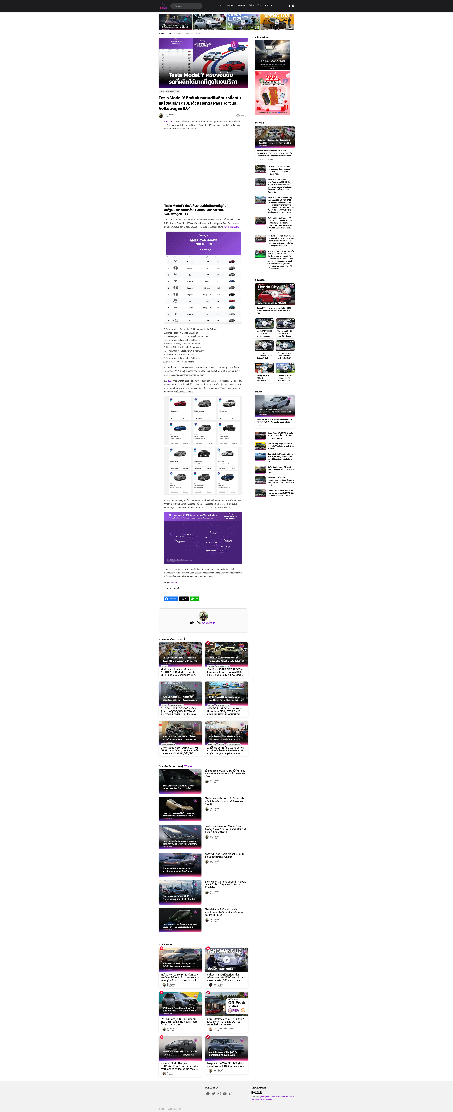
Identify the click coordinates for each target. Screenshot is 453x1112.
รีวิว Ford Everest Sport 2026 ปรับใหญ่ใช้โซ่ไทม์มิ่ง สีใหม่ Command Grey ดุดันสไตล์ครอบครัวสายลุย (285, 355)
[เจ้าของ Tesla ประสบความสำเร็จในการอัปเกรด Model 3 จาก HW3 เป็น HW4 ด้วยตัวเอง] (180, 781)
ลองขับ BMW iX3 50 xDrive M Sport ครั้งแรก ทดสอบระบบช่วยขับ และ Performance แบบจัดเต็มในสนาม (208, 26)
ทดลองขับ (241, 5)
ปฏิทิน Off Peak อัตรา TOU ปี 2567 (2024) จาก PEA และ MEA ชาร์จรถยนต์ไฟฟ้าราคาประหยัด (225, 1022)
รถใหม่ (230, 5)
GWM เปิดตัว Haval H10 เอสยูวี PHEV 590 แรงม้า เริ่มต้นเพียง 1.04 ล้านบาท (280, 469)
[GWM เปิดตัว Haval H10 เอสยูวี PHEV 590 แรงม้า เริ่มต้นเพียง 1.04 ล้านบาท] (260, 470)
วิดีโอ (251, 5)
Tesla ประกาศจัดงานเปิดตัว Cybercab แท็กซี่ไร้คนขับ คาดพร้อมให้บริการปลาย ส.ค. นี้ (224, 801)
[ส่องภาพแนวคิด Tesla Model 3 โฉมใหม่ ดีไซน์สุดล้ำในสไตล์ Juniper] (180, 865)
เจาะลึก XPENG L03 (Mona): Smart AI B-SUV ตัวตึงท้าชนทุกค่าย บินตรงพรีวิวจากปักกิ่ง (277, 26)
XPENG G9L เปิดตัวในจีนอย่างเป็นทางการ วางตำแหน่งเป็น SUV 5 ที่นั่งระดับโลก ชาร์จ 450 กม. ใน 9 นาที (280, 493)
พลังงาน (268, 5)
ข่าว (222, 5)
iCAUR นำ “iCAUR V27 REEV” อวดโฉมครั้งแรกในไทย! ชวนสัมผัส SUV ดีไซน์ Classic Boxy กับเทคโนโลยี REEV (225, 672)
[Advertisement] (203, 147)
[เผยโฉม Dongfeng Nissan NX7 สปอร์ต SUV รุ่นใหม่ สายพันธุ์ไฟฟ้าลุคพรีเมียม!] (260, 446)
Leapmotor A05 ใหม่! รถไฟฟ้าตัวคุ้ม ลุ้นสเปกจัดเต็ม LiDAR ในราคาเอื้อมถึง (225, 1065)
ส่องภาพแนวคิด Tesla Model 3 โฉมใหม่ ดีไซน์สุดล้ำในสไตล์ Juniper (225, 855)
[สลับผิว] (289, 6)
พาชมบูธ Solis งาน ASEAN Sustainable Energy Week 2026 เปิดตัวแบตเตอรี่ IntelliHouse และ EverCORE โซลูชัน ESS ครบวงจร (264, 378)
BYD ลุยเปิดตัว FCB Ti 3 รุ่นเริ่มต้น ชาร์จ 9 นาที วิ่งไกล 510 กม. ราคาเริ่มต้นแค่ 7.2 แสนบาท (179, 1022)
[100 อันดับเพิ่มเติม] (232, 227)
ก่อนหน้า (160, 22)
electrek (173, 582)
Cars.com (168, 121)
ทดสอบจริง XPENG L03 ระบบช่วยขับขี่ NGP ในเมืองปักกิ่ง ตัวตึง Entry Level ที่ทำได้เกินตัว (242, 26)
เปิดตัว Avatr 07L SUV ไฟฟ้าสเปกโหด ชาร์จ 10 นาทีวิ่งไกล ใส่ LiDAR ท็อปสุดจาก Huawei (280, 435)
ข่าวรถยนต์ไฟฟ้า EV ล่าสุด (222, 666)
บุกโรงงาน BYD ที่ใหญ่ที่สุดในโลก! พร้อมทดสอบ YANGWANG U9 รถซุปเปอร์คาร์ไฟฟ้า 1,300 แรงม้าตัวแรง (226, 977)
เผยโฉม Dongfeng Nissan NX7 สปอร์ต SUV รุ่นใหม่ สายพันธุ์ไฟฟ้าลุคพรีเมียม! (280, 446)
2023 (170, 381)
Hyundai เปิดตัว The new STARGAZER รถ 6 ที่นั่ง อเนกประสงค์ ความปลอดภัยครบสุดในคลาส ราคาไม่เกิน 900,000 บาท (180, 1066)
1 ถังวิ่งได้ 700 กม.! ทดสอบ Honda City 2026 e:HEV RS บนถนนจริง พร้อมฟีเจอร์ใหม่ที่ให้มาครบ (274, 310)
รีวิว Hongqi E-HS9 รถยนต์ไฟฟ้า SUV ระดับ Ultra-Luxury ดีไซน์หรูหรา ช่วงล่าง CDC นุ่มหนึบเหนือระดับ (284, 333)
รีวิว (259, 5)
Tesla (188, 766)
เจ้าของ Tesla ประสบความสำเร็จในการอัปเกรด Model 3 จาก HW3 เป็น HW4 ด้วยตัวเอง (225, 773)
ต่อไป (293, 22)
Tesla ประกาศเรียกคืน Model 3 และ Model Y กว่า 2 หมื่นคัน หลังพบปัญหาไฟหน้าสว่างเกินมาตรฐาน (225, 829)
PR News (164, 666)
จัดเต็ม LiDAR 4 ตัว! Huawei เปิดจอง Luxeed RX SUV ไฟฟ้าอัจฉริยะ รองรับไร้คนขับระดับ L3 (274, 421)
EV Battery (212, 744)
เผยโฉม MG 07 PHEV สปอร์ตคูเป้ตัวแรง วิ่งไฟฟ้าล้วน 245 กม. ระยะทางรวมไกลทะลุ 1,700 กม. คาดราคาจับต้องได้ (180, 977)
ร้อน (161, 948)
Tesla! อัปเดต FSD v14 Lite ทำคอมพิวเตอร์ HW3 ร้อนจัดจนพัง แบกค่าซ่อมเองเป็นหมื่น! (225, 912)
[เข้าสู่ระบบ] (293, 6)
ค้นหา (174, 6)
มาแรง (208, 643)
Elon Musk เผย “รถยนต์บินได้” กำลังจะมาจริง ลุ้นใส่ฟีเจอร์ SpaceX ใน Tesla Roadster (226, 884)
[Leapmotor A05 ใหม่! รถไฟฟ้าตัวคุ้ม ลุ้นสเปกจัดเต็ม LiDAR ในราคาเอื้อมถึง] (226, 1048)
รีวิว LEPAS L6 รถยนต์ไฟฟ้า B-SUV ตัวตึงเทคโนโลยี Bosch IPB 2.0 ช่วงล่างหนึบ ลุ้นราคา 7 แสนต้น (264, 355)
